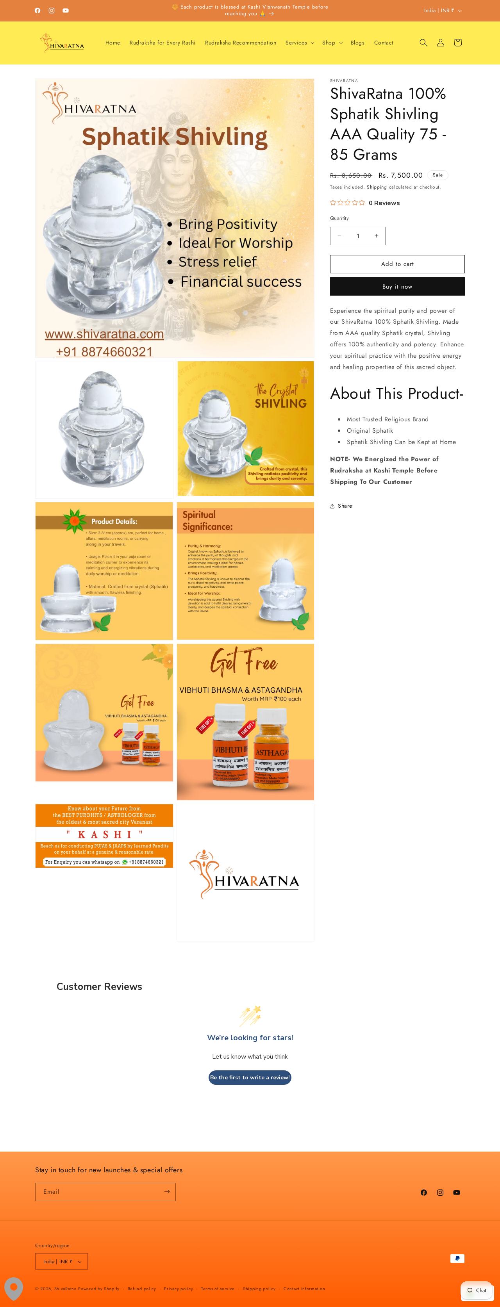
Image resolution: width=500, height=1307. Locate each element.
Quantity (339, 218)
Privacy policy (178, 1289)
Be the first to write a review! (250, 1077)
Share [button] (345, 506)
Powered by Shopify (99, 1289)
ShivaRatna (65, 1289)
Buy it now (397, 286)
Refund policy (142, 1289)
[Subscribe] (166, 1191)
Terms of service (218, 1289)
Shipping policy (259, 1289)
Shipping (377, 187)
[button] (299, 42)
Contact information (304, 1289)
